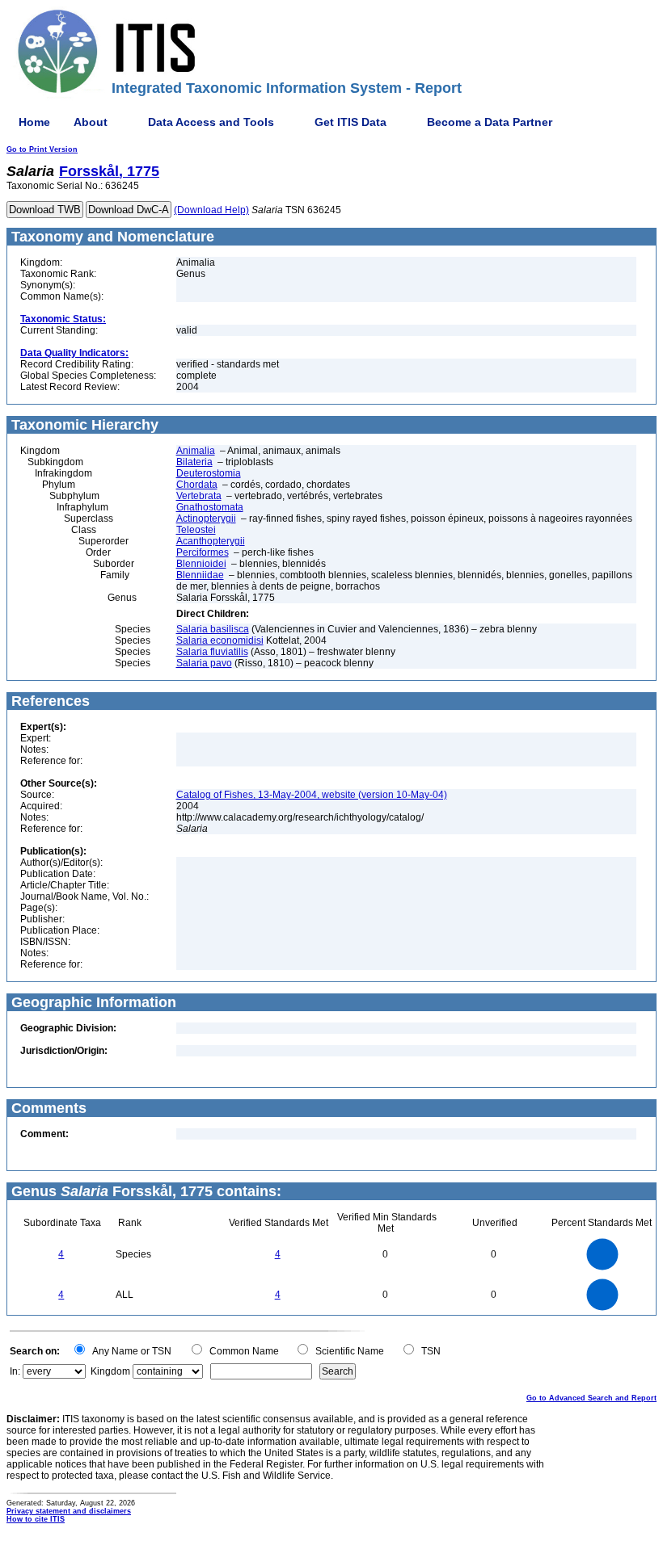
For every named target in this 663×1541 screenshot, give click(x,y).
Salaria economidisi (220, 640)
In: (15, 1371)
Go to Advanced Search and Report (591, 1398)
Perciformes (202, 552)
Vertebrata (199, 496)
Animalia (195, 450)
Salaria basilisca (212, 629)
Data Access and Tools (211, 121)
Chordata (196, 484)
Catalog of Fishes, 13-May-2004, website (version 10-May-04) (311, 794)
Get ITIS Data (350, 121)
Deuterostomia (208, 473)
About (91, 121)
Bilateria (194, 462)
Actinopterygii (206, 518)
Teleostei (196, 529)
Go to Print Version (42, 149)
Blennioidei (201, 563)
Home (34, 121)
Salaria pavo (204, 663)
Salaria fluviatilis (212, 651)
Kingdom (110, 1371)
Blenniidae (200, 575)
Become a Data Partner (489, 121)
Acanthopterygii (210, 541)
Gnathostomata (209, 507)
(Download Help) (211, 210)
